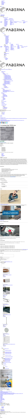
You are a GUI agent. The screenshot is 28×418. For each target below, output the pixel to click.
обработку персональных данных (8, 261)
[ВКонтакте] (0, 122)
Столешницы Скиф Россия (3, 120)
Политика (1, 397)
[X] (3, 122)
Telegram (3, 113)
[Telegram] (7, 122)
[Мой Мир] (2, 122)
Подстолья (23, 118)
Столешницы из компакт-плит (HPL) (8, 80)
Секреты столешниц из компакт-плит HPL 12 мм (6, 391)
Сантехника (5, 86)
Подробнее (4, 276)
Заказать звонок (5, 108)
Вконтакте (3, 112)
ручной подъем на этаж (25, 249)
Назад (3, 72)
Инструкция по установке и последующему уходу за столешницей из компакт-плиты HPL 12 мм (11, 393)
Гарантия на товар (2, 399)
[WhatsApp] (5, 122)
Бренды (1, 402)
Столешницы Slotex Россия (16, 120)
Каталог (4, 73)
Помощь (1, 400)
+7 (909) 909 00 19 (2, 15)
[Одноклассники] (1, 122)
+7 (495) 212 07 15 (2, 14)
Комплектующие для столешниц (18, 118)
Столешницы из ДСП (2, 118)
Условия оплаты (2, 398)
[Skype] (6, 122)
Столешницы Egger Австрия (10, 120)
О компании (1, 395)
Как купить (4, 94)
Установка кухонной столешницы (4, 204)
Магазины (1, 396)
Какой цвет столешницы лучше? (4, 392)
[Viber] (4, 122)
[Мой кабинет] (0, 70)
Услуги (4, 89)
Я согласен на (6, 261)
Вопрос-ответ (1, 401)
